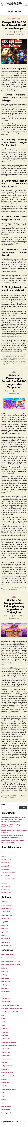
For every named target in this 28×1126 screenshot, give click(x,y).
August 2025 (5, 918)
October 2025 (5, 912)
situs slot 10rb (5, 1001)
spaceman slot (6, 1106)
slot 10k (3, 1018)
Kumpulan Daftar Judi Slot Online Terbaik (14, 3)
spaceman (4, 1103)
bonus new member (7, 954)
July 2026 (4, 901)
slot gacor (4, 1062)
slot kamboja (5, 1069)
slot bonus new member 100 (10, 1045)
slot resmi (4, 883)
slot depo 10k (5, 1049)
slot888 (3, 1099)
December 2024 (6, 945)
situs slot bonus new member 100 (11, 1008)
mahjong (4, 975)
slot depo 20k (5, 1052)
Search (3, 804)
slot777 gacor (5, 862)
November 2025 (6, 908)
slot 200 (15, 358)
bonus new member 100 (8, 872)
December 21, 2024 (19, 616)
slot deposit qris (6, 892)
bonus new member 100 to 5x (10, 964)
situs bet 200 (21, 356)
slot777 (3, 1092)
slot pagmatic (5, 866)
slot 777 (3, 1025)
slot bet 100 (20, 358)
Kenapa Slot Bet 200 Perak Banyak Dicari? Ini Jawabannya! (14, 25)
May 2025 (4, 928)
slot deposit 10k (6, 1055)
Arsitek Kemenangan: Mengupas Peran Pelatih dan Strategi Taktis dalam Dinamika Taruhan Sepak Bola (13, 819)
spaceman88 (10, 363)
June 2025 (4, 925)
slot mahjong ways (7, 1072)
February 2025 (6, 938)
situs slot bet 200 (7, 358)
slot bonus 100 (5, 1039)
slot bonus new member (8, 1042)
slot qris (3, 1079)
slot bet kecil (13, 589)
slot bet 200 (16, 18)
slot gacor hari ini (6, 1065)
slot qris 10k (5, 1082)
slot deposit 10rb (6, 1059)
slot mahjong (5, 869)
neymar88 (4, 988)
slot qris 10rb (5, 1086)
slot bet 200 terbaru (11, 654)
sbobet (3, 995)
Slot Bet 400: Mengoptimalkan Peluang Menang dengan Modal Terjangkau (14, 606)
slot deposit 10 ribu (6, 859)
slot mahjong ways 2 (7, 1076)
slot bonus (4, 1035)
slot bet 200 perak (12, 359)
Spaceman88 (5, 1109)
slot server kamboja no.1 (8, 1089)
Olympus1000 (5, 991)
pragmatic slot (5, 889)
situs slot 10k (5, 998)
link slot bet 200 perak (15, 77)
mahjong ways (5, 981)
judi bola (4, 968)
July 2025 (4, 922)
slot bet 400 (21, 359)
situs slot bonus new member (10, 1005)
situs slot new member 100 (9, 1012)
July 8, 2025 (19, 32)
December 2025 (6, 905)
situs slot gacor (5, 886)
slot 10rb (4, 1022)
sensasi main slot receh (12, 356)
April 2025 (4, 932)
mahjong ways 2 (6, 985)
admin (11, 32)
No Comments (10, 34)
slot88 (3, 1096)
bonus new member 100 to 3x (10, 961)
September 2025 (6, 915)
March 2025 (5, 935)
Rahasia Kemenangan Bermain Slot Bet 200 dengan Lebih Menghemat (14, 381)
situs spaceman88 (8, 588)
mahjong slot (5, 978)
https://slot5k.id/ (6, 875)
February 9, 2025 (19, 391)
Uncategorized (6, 1113)
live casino (4, 971)
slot (9, 18)
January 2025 (5, 942)
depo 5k (3, 856)
